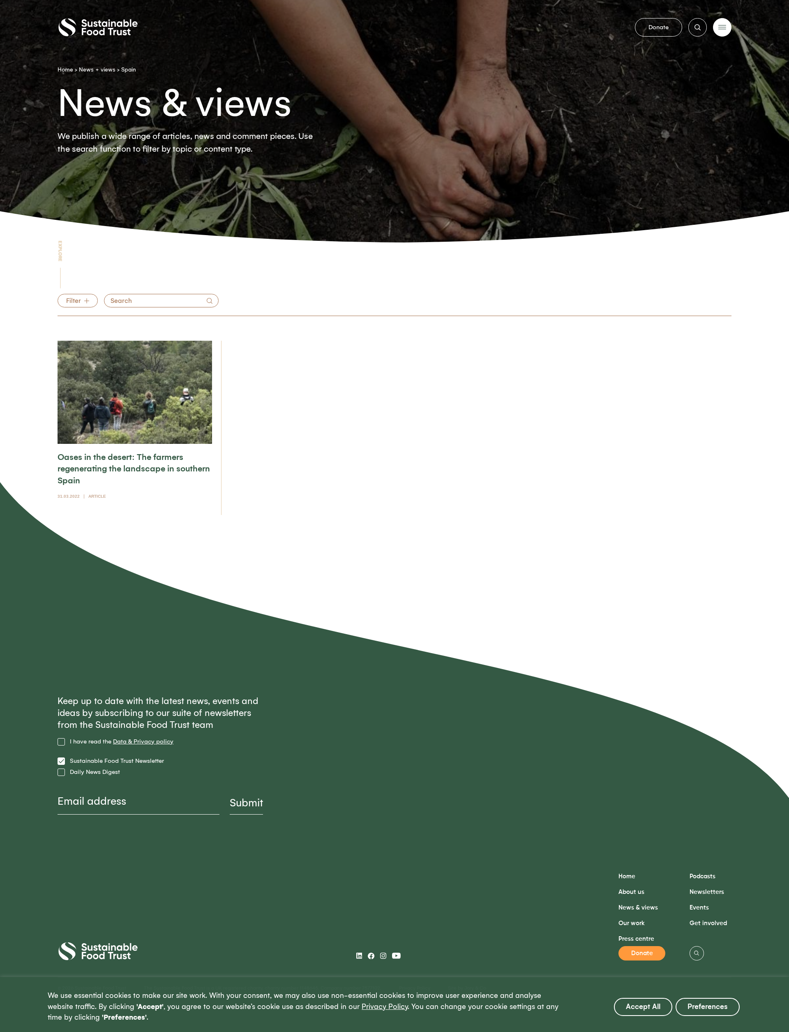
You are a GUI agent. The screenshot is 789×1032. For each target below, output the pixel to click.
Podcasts (702, 876)
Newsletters (707, 892)
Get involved (708, 923)
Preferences (707, 1006)
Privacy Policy (385, 1006)
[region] (394, 1004)
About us (631, 892)
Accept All (643, 1006)
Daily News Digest (95, 772)
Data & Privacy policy (143, 741)
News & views (638, 908)
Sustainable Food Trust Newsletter (117, 760)
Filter (73, 301)
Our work (631, 923)
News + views (97, 69)
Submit (246, 803)
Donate (658, 27)
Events (699, 908)
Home (65, 69)
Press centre (636, 939)
